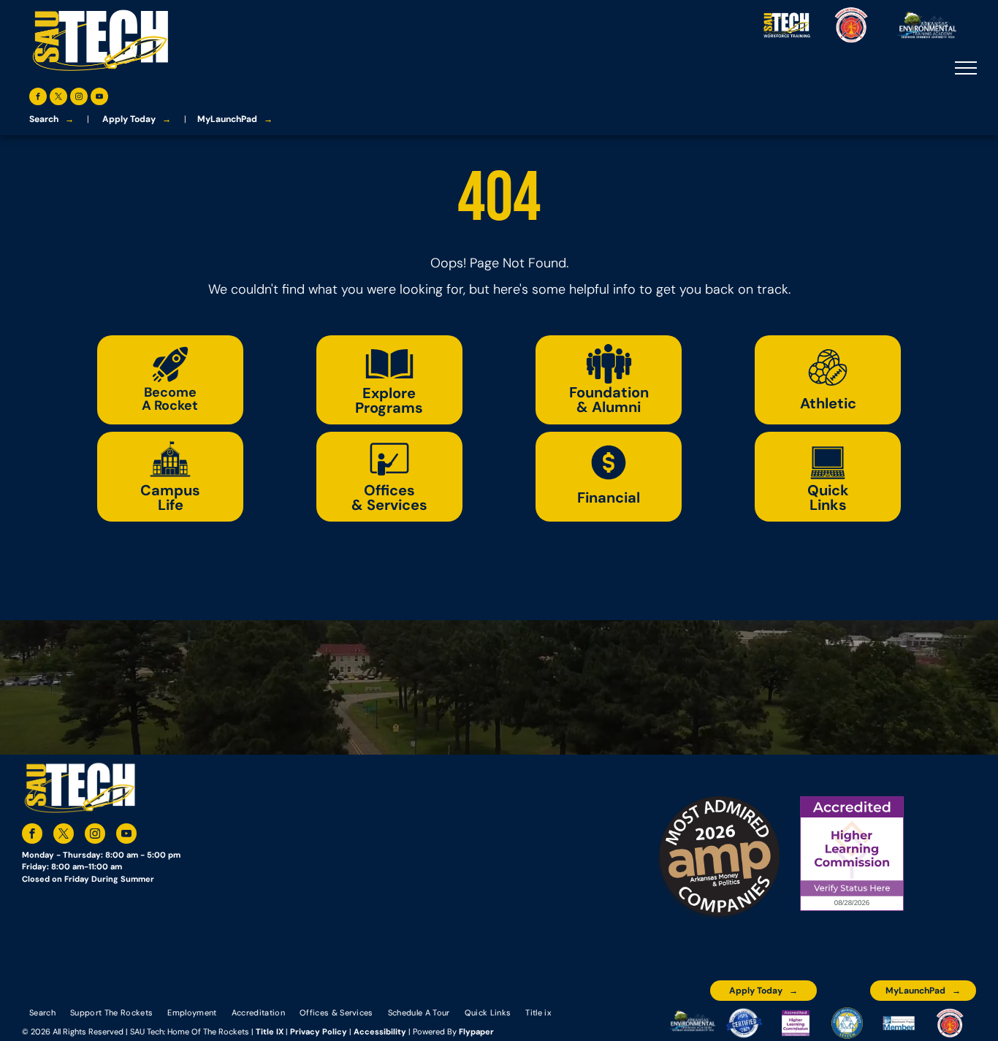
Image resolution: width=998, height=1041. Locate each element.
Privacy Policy (318, 1031)
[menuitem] (42, 1012)
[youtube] (99, 98)
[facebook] (38, 98)
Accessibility (380, 1031)
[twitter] (58, 98)
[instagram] (79, 98)
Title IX (269, 1031)
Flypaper (476, 1031)
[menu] (966, 68)
